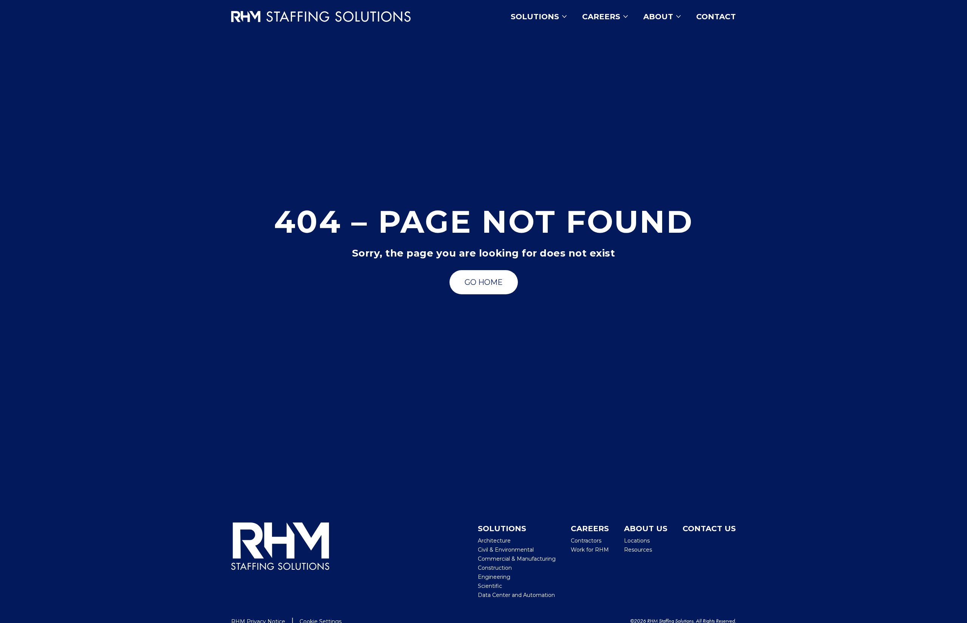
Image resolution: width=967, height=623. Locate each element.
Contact (716, 16)
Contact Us (709, 528)
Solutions (535, 16)
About (658, 16)
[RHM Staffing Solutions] (280, 561)
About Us (645, 528)
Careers (601, 16)
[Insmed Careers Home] (332, 17)
